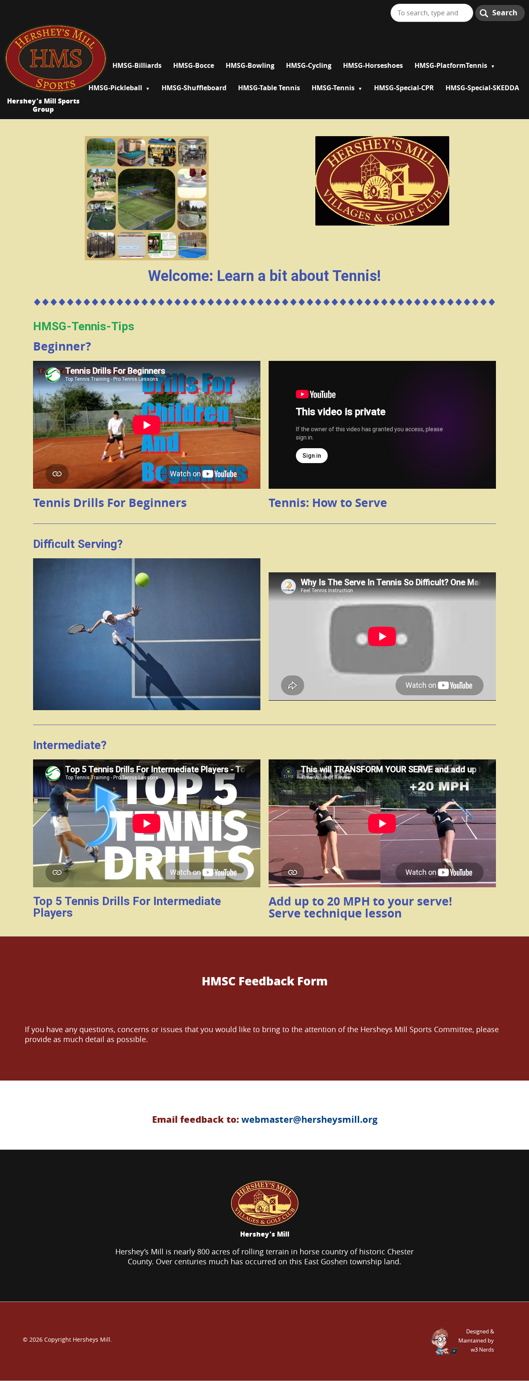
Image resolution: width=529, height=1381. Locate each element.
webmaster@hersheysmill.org (309, 1119)
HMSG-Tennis (333, 87)
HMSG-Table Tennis (269, 87)
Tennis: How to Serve (328, 503)
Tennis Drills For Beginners (110, 503)
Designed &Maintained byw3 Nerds (476, 1340)
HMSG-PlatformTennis (451, 65)
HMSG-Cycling (308, 65)
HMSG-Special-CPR (404, 87)
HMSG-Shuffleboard (194, 87)
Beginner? (62, 346)
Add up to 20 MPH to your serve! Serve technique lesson (360, 907)
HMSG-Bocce (193, 65)
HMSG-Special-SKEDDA (482, 87)
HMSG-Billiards (137, 65)
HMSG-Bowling (250, 65)
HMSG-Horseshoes (373, 65)
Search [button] (504, 12)
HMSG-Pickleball (115, 87)
